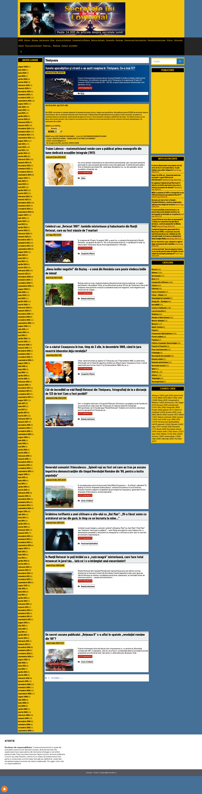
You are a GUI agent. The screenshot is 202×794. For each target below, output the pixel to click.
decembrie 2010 (24, 647)
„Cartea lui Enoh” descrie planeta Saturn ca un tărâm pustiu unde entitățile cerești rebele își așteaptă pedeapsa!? (167, 251)
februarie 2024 (24, 159)
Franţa (157, 409)
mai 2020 (21, 298)
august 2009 (23, 696)
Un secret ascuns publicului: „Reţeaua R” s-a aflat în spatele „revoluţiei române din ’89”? (95, 636)
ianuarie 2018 (23, 385)
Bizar (52, 40)
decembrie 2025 (24, 91)
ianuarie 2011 (23, 644)
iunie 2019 (22, 332)
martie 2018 (22, 378)
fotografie (173, 407)
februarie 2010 (23, 678)
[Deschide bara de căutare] (21, 51)
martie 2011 (22, 638)
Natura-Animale (98, 40)
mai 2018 (21, 372)
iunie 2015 (22, 480)
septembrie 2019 (24, 323)
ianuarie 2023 (23, 199)
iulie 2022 (21, 218)
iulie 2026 (21, 70)
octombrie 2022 (24, 208)
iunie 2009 (22, 703)
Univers (158, 436)
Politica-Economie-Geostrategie (164, 343)
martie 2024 (23, 156)
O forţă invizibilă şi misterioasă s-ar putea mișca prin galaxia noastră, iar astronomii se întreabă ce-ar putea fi (166, 211)
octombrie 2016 (24, 431)
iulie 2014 (21, 514)
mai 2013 (21, 557)
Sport (154, 368)
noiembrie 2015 (24, 465)
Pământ (177, 424)
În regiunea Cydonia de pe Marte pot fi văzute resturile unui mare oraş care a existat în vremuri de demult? (166, 185)
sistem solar (164, 431)
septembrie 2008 (24, 730)
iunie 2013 (22, 554)
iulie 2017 (21, 403)
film (162, 407)
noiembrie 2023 (24, 168)
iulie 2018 (21, 366)
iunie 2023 (22, 184)
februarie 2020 (23, 307)
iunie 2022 (22, 221)
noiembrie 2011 (23, 613)
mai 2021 (21, 261)
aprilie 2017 (22, 412)
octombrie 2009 (24, 690)
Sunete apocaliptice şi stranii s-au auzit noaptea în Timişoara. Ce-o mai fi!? (90, 68)
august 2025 (23, 103)
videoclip (167, 438)
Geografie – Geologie (114, 40)
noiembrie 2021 (24, 242)
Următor (57, 678)
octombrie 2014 (24, 505)
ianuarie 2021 (23, 273)
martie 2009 (22, 712)
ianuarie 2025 (23, 125)
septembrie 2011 (24, 619)
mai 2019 (21, 335)
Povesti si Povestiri (159, 346)
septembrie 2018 (24, 360)
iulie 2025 (21, 107)
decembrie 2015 (24, 462)
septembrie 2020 (24, 286)
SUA (177, 434)
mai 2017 (21, 409)
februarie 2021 (23, 270)
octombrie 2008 (24, 727)
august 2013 (22, 548)
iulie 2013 (21, 551)
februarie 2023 (23, 196)
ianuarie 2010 (23, 681)
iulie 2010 (21, 662)
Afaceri (27, 40)
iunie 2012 (22, 591)
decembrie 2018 (24, 350)
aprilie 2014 (22, 523)
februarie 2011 (23, 641)
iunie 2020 (22, 295)
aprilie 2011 (22, 635)
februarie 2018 (23, 381)
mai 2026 (21, 76)
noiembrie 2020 (24, 279)
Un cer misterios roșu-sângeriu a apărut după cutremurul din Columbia (167, 242)
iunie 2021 (22, 258)
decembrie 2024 (24, 128)
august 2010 (22, 659)
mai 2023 (21, 187)
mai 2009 (21, 706)
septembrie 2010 (24, 656)
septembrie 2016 (24, 434)
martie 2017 (22, 415)
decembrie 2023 (24, 165)
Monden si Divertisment (161, 317)
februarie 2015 (23, 493)
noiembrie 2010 (24, 650)
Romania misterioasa (157, 40)
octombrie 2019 (24, 320)
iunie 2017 (22, 406)
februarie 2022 (23, 233)
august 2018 (22, 363)
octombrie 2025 (24, 97)
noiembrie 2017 (24, 391)
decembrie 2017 (24, 388)
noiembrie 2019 (24, 317)
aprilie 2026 (22, 79)
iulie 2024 (22, 144)
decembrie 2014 (24, 499)
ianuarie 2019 (23, 347)
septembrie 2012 (24, 582)
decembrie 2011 (24, 610)
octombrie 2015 (24, 468)
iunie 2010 (22, 665)
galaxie (168, 409)
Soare (178, 431)
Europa (162, 405)
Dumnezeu (172, 402)
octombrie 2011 (23, 616)
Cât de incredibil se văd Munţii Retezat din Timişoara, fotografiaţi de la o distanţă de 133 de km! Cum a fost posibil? (95, 391)
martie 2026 (22, 82)
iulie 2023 (21, 181)
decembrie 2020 (24, 276)
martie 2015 (22, 489)
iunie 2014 (22, 517)
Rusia (161, 429)
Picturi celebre (157, 336)
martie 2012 (22, 601)
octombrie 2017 (24, 394)
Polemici (155, 340)
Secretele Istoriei (158, 365)
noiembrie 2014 (24, 502)
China (163, 400)
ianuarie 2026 (23, 88)
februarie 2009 (23, 715)
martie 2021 (22, 267)
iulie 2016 (21, 440)
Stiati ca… (47, 45)
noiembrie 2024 (24, 131)
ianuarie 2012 (23, 607)
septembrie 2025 (24, 100)
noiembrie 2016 (24, 428)
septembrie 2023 (24, 175)
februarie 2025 (23, 122)
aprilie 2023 (22, 190)
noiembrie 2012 (24, 576)
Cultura (64, 45)
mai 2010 (21, 669)
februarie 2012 (23, 604)
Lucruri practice (158, 311)
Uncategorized (157, 381)
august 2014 (22, 511)
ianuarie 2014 (23, 533)
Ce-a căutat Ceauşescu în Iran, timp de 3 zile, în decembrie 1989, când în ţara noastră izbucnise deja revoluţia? (93, 349)
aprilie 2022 (22, 227)
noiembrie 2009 (24, 687)
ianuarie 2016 (23, 459)
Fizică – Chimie (157, 295)
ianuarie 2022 (23, 236)
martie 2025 (22, 119)
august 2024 (23, 141)
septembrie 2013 (24, 545)
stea (156, 434)
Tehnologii (178, 40)
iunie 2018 (22, 369)
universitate (172, 436)
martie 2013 (22, 564)
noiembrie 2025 (24, 94)
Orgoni (21, 45)
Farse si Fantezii (158, 292)
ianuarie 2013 (23, 570)
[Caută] (180, 61)
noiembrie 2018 (24, 354)
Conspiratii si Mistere (81, 40)
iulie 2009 (21, 700)
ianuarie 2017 (23, 422)
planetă (164, 424)
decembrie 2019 (24, 314)
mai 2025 (21, 113)
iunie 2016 (22, 443)
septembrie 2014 (24, 508)
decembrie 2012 (24, 573)
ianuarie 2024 (23, 162)
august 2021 (22, 252)
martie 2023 (22, 193)
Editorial (155, 288)
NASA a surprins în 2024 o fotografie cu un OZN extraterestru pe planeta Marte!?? (168, 193)
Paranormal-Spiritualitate (135, 40)
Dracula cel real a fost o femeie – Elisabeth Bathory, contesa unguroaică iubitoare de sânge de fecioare (166, 202)
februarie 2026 (23, 85)
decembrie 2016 (24, 425)
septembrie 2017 (24, 397)
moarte (172, 414)
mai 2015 (21, 483)
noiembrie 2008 (24, 724)
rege (156, 426)
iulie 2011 (21, 625)
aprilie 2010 (22, 672)
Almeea (35, 40)
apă (169, 395)
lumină (171, 412)
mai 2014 (21, 520)
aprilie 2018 (22, 375)
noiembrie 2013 (24, 539)
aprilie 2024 (22, 153)
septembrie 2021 (24, 249)
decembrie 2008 (24, 721)
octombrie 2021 (24, 246)
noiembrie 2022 (24, 205)
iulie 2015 (21, 477)
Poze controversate (33, 45)
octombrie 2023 (24, 171)
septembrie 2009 (24, 693)
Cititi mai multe (85, 88)
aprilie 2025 (22, 116)
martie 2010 (22, 675)
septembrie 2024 (24, 137)
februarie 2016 (23, 456)
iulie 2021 (21, 255)
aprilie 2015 (22, 486)
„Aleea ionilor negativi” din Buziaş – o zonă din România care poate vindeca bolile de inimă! (95, 271)
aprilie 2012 (22, 598)
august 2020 (23, 289)
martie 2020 (22, 304)
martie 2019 (22, 341)
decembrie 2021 (24, 239)
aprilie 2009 (22, 709)
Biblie (162, 397)
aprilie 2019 (22, 338)
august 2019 (22, 326)
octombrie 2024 (24, 134)
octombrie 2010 (24, 653)
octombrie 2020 (24, 283)
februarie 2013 (23, 567)
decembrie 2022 (24, 202)
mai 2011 (21, 632)
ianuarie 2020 (23, 310)
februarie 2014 (23, 530)
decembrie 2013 (24, 536)
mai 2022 (21, 224)
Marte (162, 414)
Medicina (56, 45)
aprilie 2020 (22, 301)
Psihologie (156, 352)
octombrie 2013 (24, 542)
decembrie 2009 (24, 684)
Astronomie (44, 40)
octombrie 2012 (24, 579)
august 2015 (22, 474)
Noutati (154, 324)
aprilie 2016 (22, 449)
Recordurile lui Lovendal (161, 356)
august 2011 (22, 622)
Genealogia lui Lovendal (161, 298)
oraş (171, 419)
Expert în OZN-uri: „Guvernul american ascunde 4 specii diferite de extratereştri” (166, 177)
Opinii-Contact (157, 327)
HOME (20, 40)
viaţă (156, 438)
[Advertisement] (96, 205)
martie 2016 (22, 452)
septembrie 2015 (24, 471)
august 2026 (23, 66)
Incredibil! (73, 45)
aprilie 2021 (22, 264)
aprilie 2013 (22, 561)
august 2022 (23, 215)
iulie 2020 (21, 292)
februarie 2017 (23, 418)
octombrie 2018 (24, 357)
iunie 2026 (22, 73)
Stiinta (170, 40)
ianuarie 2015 (23, 496)
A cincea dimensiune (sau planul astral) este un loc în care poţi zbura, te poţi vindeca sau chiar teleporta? (167, 167)
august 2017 (22, 400)
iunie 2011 (21, 629)
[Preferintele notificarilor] (4, 789)
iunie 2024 (22, 147)
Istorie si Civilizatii (63, 40)
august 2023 (23, 178)
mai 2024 (21, 150)
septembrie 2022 (24, 212)
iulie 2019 (21, 329)
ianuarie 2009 (23, 718)
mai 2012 (21, 594)
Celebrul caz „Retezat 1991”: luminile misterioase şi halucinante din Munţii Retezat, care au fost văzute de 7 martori (91, 228)
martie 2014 (22, 527)
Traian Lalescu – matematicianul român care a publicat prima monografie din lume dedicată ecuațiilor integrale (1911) (93, 150)
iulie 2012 (21, 588)
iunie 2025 (22, 110)
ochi (162, 419)
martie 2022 (22, 230)
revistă (166, 426)
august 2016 (22, 437)
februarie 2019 (23, 344)
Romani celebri (157, 359)
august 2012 (22, 585)
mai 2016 (21, 446)
